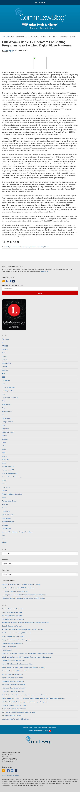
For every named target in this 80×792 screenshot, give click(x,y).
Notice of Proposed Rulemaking (11, 477)
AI (2, 342)
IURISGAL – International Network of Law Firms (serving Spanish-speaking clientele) (27, 653)
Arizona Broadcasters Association (12, 616)
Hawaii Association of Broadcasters (12, 643)
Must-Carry (5, 459)
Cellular (4, 356)
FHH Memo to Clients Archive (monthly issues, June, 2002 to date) (22, 629)
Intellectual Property (8, 432)
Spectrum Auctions (8, 515)
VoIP (3, 535)
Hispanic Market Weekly (9, 646)
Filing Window (6, 404)
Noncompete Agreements (9, 473)
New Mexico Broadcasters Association (13, 688)
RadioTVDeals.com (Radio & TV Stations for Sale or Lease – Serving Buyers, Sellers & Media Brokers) (33, 698)
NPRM (4, 480)
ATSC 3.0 (5, 346)
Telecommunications (8, 521)
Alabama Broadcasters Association (12, 609)
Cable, (8, 247)
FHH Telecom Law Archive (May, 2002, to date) (16, 633)
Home (4, 36)
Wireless (4, 542)
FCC (3, 384)
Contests (5, 366)
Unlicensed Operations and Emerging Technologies (17, 532)
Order (3, 484)
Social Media (6, 511)
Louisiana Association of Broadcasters (13, 660)
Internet (4, 435)
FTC (3, 425)
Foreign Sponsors (7, 422)
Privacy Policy (6, 775)
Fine (3, 408)
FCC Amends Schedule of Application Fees (15, 591)
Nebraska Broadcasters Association (13, 681)
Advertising (5, 339)
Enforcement (6, 380)
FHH (3, 401)
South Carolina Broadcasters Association (14, 705)
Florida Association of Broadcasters (13, 636)
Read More (44, 271)
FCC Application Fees (8, 387)
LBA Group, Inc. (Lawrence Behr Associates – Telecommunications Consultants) (26, 657)
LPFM (4, 442)
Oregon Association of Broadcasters (13, 691)
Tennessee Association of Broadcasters (14, 709)
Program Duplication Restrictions (12, 494)
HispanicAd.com (7, 650)
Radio (4, 497)
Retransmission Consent (9, 501)
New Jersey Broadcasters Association (13, 684)
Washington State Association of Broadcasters (16, 719)
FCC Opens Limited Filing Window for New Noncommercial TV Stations (23, 598)
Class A (4, 360)
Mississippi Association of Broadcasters (14, 671)
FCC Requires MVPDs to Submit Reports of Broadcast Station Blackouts (24, 595)
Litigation (5, 439)
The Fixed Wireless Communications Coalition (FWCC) (18, 712)
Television (5, 525)
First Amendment (7, 411)
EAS (3, 373)
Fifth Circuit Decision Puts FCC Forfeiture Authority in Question (21, 584)
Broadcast (5, 349)
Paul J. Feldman (9, 50)
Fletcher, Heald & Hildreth (40, 26)
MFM (3, 453)
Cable (9, 36)
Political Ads (6, 487)
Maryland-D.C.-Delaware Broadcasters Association (17, 664)
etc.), (28, 247)
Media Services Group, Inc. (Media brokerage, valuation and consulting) (23, 667)
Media (4, 449)
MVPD (4, 463)
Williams (4, 539)
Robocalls (5, 504)
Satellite (4, 508)
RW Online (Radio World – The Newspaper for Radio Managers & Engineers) (25, 702)
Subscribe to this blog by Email (13, 285)
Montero (4, 456)
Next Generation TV (8, 466)
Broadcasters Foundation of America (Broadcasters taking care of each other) (25, 622)
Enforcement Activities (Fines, (18, 247)
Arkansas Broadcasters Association (13, 619)
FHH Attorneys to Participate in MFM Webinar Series (18, 588)
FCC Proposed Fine (8, 391)
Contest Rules (6, 363)
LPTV (4, 446)
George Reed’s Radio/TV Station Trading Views (16, 640)
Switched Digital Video (43, 247)
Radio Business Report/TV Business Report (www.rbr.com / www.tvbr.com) (24, 695)
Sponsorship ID (6, 518)
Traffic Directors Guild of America (12, 715)
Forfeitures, (33, 247)
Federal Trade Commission (10, 398)
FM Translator (6, 418)
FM (3, 415)
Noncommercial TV (8, 470)
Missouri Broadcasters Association (12, 674)
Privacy (4, 490)
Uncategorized (6, 528)
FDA (3, 394)
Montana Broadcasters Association (12, 678)
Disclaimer (15, 775)
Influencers (5, 428)
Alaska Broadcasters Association (12, 612)
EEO (3, 377)
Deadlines (5, 370)
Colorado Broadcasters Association (12, 626)
